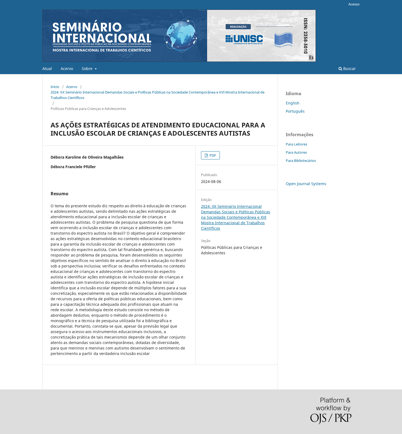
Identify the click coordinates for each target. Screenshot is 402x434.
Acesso (354, 4)
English (292, 103)
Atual (47, 68)
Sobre (88, 68)
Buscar (349, 68)
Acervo (67, 68)
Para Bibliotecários (301, 160)
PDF (212, 155)
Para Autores (296, 152)
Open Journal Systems (306, 183)
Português (295, 111)
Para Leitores (296, 144)
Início (55, 86)
